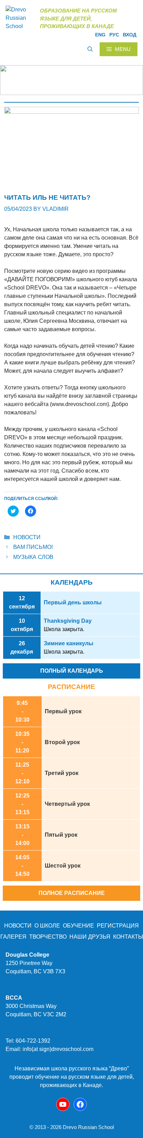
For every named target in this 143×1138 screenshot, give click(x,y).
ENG (100, 34)
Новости (27, 537)
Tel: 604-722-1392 (28, 1041)
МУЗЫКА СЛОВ (33, 557)
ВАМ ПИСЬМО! (33, 547)
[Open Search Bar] (90, 49)
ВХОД (129, 34)
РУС (114, 34)
